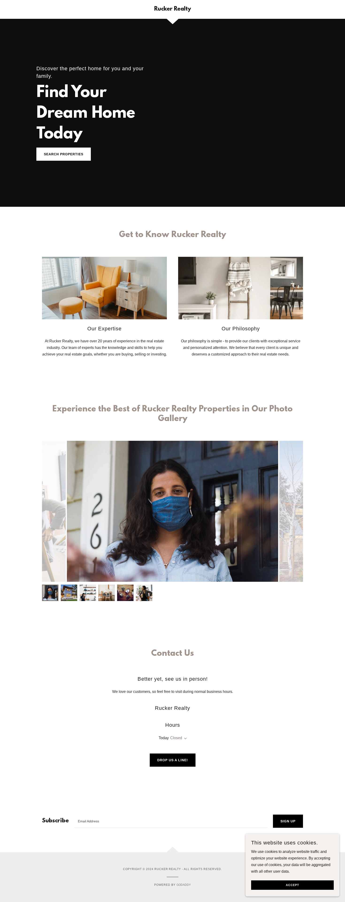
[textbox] (170, 821)
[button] (184, 738)
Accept (292, 885)
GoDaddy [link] (183, 884)
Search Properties (63, 154)
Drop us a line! (172, 760)
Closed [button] (176, 738)
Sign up (287, 821)
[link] (172, 9)
